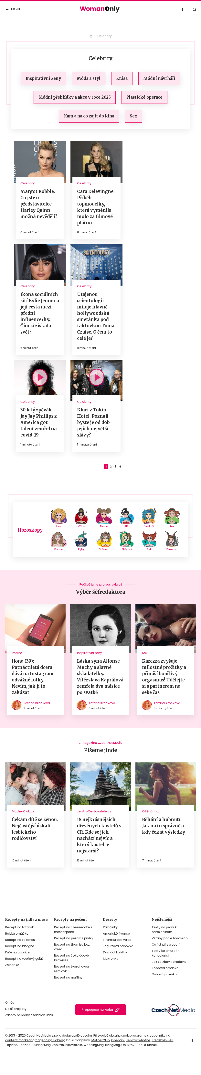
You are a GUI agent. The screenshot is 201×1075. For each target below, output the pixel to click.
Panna (58, 549)
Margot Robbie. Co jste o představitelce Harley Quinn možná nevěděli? (39, 204)
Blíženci (127, 549)
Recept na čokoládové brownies (71, 957)
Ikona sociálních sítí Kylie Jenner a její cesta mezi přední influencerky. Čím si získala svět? (39, 313)
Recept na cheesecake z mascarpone (73, 929)
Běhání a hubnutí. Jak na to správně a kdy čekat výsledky (163, 826)
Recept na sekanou (20, 940)
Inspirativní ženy (89, 653)
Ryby (81, 549)
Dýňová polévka (164, 974)
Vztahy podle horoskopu (170, 938)
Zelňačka (12, 965)
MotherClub (100, 1040)
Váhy (81, 526)
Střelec (104, 549)
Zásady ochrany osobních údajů (29, 1015)
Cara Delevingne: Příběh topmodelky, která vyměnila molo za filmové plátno (96, 207)
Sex (144, 653)
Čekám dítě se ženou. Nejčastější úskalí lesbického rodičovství (35, 829)
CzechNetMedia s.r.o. (42, 1035)
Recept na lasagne (19, 946)
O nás (9, 1002)
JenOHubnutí (147, 1045)
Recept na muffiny (68, 977)
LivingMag (112, 1045)
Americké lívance (116, 933)
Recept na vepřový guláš (24, 958)
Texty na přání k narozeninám (164, 929)
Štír (126, 526)
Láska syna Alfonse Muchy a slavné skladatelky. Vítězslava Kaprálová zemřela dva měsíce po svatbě (100, 676)
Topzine (11, 1045)
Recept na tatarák (19, 927)
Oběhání (118, 1040)
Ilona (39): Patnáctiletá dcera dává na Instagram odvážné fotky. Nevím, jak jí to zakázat (33, 676)
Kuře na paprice (17, 952)
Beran (104, 526)
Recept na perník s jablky (73, 938)
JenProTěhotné (138, 1040)
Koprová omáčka (165, 968)
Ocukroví (128, 1045)
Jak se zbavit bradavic (169, 961)
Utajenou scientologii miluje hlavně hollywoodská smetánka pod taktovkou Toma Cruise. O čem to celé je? (95, 316)
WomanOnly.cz (90, 36)
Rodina (17, 653)
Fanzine (24, 1045)
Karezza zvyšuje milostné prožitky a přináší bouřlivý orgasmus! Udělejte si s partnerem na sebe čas (164, 676)
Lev (58, 526)
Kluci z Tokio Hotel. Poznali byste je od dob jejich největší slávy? (93, 422)
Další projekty (15, 1009)
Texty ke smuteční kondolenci (166, 953)
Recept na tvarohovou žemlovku (71, 968)
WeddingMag (93, 1045)
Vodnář (149, 526)
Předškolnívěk (162, 1040)
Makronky (110, 958)
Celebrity (27, 183)
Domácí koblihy (115, 952)
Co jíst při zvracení (166, 944)
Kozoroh (171, 549)
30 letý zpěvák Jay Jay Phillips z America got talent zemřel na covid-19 (38, 422)
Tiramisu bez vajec (117, 940)
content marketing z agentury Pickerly (35, 1040)
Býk (149, 549)
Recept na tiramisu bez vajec (72, 946)
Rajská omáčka (16, 933)
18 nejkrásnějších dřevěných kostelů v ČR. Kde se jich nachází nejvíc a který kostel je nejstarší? (99, 835)
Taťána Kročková (36, 703)
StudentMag (41, 1045)
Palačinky (110, 927)
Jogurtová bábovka (118, 946)
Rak (172, 526)
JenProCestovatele (67, 1045)
